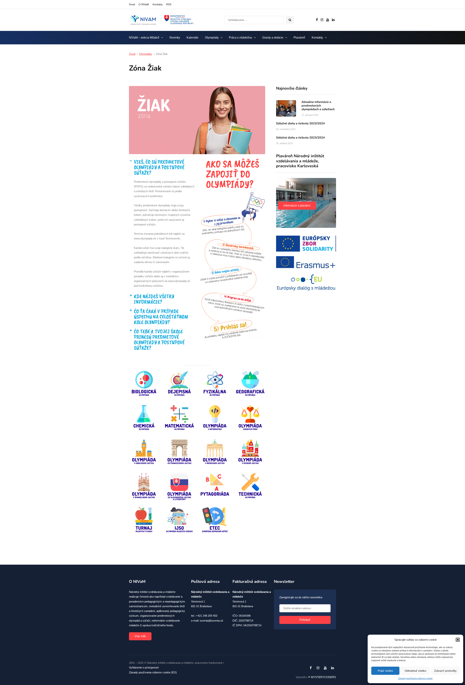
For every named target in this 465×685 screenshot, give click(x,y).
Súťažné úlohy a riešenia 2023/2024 (300, 123)
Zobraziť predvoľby (445, 670)
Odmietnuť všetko (415, 670)
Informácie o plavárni (297, 205)
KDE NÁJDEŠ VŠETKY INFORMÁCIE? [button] (154, 299)
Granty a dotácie (272, 37)
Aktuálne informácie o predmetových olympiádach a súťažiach (318, 105)
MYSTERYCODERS (323, 677)
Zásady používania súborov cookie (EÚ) (153, 672)
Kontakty (158, 4)
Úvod (132, 4)
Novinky (174, 37)
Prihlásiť (305, 619)
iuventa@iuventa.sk (211, 620)
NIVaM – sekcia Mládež (144, 37)
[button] (458, 640)
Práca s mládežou (240, 37)
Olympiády (212, 37)
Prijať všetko (385, 670)
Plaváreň (299, 37)
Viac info (140, 636)
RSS (168, 4)
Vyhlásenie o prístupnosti (144, 667)
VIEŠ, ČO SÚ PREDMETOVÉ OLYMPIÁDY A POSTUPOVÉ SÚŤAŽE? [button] (159, 167)
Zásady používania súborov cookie (415, 678)
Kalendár (192, 37)
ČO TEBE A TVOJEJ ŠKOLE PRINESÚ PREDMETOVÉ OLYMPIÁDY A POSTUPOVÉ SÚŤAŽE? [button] (159, 339)
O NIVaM (144, 4)
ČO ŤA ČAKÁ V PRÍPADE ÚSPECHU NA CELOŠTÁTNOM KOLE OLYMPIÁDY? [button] (161, 317)
